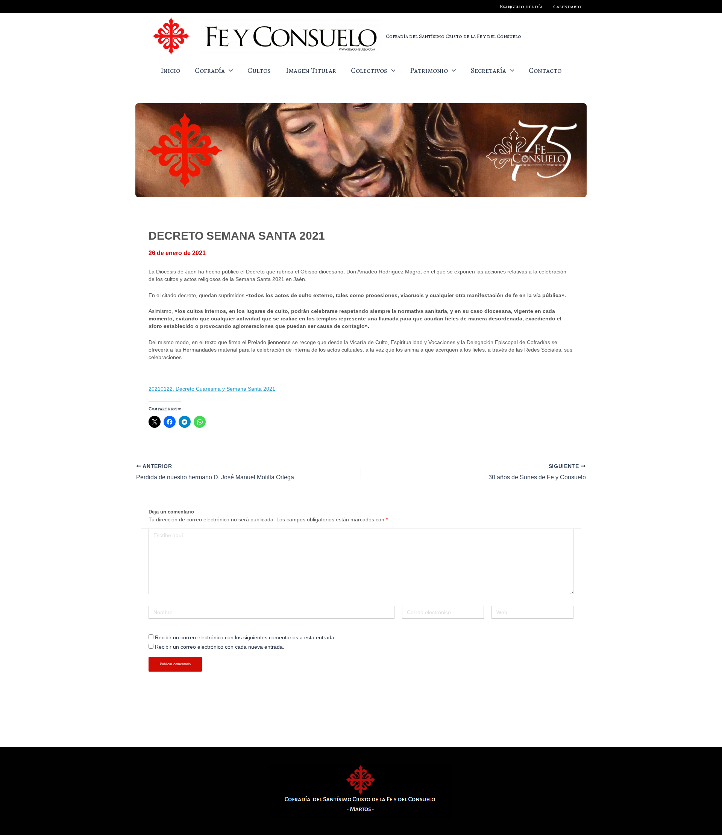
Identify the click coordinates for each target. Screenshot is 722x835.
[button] (229, 70)
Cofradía (210, 70)
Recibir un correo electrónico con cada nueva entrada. (219, 647)
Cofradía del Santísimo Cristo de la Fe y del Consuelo (453, 36)
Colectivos (369, 70)
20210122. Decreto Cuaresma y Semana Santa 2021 (212, 389)
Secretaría (488, 70)
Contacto (545, 70)
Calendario (567, 6)
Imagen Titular (311, 70)
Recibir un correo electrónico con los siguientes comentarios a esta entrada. (245, 637)
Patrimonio (429, 70)
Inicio (170, 70)
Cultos (259, 70)
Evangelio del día (521, 6)
